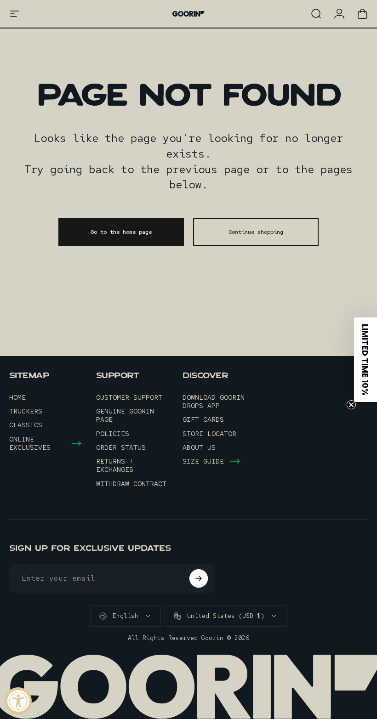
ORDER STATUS (121, 447)
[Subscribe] (198, 578)
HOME (17, 397)
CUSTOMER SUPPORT (129, 397)
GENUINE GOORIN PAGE (125, 415)
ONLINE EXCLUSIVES (30, 443)
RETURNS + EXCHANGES (114, 465)
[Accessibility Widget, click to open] (18, 700)
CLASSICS (25, 425)
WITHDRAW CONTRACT (131, 484)
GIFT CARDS (203, 419)
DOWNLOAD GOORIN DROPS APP (214, 401)
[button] (365, 359)
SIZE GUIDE (203, 461)
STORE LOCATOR (209, 434)
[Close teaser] (351, 404)
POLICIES (112, 434)
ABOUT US (199, 447)
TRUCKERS (25, 411)
